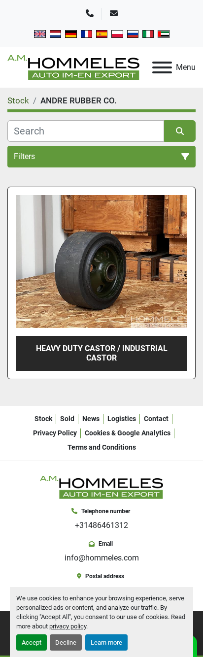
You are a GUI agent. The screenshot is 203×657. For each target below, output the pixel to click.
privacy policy (67, 626)
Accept (31, 642)
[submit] (180, 131)
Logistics (121, 419)
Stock (43, 419)
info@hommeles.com (102, 557)
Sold (67, 419)
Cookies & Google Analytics (127, 433)
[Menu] (162, 67)
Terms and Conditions (102, 447)
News (91, 419)
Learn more (106, 642)
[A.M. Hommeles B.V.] (101, 487)
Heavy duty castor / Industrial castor (102, 353)
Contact (156, 419)
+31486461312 (101, 525)
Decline (65, 642)
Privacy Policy (55, 433)
